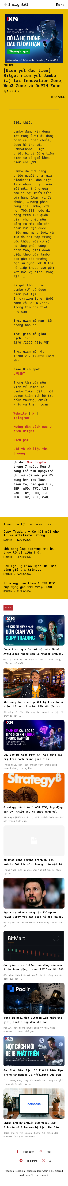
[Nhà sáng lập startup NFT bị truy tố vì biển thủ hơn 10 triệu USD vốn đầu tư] (34, 683)
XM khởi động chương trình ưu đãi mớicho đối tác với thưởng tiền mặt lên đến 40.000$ (33, 864)
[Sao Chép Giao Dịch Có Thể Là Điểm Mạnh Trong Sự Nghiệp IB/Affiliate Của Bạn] (34, 1051)
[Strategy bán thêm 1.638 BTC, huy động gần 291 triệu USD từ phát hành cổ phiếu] (34, 788)
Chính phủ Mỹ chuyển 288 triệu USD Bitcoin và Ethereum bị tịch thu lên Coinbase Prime (31, 1127)
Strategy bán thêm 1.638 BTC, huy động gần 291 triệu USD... (30, 585)
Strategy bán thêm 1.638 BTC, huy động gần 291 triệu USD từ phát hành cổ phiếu (33, 811)
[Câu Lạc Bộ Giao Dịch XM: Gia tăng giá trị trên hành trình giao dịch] (34, 735)
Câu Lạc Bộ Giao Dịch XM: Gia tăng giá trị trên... (30, 568)
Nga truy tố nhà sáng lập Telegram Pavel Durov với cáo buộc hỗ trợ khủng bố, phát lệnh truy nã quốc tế (32, 917)
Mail (49, 1151)
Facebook (28, 1151)
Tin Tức (8, 65)
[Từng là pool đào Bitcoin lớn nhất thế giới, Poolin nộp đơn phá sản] (34, 998)
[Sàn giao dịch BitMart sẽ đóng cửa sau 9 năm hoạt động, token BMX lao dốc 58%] (34, 946)
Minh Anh (13, 91)
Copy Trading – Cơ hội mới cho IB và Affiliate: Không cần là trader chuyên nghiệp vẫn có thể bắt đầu (32, 654)
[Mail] (41, 1152)
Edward (7, 539)
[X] (43, 1161)
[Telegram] (21, 1161)
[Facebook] (17, 1152)
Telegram (32, 1160)
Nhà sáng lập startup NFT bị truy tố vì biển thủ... (28, 551)
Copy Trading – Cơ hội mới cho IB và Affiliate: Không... (31, 533)
